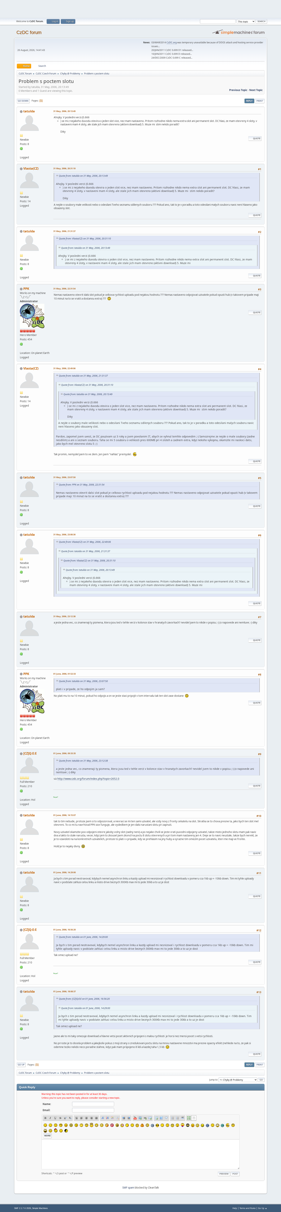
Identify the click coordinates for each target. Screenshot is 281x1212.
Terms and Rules (248, 1208)
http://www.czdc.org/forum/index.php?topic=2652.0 (88, 778)
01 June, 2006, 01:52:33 (64, 673)
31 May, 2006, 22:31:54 (64, 288)
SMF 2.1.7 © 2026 (22, 1208)
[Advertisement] (140, 8)
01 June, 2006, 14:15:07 (64, 815)
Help (234, 1208)
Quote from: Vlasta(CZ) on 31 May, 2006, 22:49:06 (85, 542)
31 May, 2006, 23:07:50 (64, 477)
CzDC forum (28, 32)
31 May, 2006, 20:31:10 (64, 168)
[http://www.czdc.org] (21, 348)
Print (260, 100)
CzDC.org (171, 42)
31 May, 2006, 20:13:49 (64, 111)
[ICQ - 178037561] (21, 790)
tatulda (29, 111)
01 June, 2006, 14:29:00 (64, 872)
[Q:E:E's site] (21, 795)
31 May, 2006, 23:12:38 (64, 616)
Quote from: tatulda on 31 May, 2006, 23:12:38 (83, 760)
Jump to (213, 1079)
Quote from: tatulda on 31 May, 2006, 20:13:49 (83, 175)
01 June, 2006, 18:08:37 (64, 991)
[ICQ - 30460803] (21, 148)
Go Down (23, 100)
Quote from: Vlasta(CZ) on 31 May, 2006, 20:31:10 (85, 238)
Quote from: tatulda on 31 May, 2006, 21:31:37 (83, 375)
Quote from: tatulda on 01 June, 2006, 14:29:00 (83, 937)
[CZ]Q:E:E (30, 753)
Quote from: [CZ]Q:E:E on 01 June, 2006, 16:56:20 (84, 998)
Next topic (256, 90)
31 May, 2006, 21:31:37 (64, 231)
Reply (249, 100)
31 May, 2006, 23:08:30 (64, 534)
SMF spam (128, 1187)
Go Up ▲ (262, 1208)
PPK (26, 289)
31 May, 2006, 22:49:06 (64, 368)
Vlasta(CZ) (30, 168)
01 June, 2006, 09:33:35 (64, 753)
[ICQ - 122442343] (21, 343)
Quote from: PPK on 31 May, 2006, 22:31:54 (81, 484)
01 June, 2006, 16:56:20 (64, 929)
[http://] (21, 153)
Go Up (21, 1064)
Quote (256, 138)
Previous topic (238, 90)
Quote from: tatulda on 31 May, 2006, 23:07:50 (83, 681)
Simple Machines (40, 1208)
